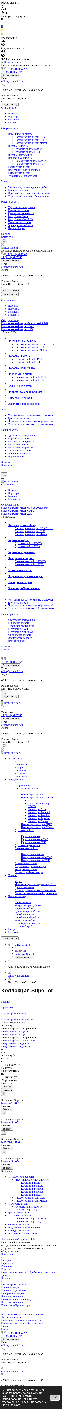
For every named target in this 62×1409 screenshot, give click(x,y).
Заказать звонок (11, 75)
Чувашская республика (21, 213)
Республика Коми (18, 216)
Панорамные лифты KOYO (30, 160)
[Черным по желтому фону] (2, 31)
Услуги (5, 181)
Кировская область (18, 210)
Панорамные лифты (19, 157)
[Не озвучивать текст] (3, 56)
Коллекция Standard (32, 1185)
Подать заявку (10, 104)
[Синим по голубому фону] (2, 27)
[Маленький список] (2, 1049)
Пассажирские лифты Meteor (31, 142)
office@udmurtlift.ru (12, 81)
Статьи (5, 1329)
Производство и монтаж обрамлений (29, 193)
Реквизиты (14, 122)
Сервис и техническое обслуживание (29, 196)
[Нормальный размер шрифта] (3, 9)
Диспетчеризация (18, 190)
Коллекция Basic (30, 1182)
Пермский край (16, 228)
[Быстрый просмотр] (3, 1094)
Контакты (7, 237)
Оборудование (10, 128)
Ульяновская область (19, 222)
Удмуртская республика (21, 207)
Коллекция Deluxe (31, 1194)
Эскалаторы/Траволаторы (22, 175)
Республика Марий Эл (20, 219)
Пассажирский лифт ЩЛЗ (17, 329)
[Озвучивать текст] (3, 52)
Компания (7, 1254)
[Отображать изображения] (3, 41)
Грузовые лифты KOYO (28, 148)
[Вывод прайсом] (7, 1052)
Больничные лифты (19, 166)
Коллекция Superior (32, 1191)
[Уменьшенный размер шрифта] (2, 5)
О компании (8, 107)
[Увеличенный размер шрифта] (4, 13)
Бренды (6, 234)
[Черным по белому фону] (2, 20)
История (13, 113)
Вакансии (13, 119)
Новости (6, 1326)
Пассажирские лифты (20, 133)
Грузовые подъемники (20, 154)
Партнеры (13, 116)
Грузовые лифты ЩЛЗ (27, 151)
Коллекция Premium (32, 1188)
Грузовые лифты (17, 145)
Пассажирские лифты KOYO (31, 136)
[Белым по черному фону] (2, 23)
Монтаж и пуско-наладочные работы (29, 187)
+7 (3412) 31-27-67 (16, 68)
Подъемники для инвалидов (24, 169)
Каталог (5, 1278)
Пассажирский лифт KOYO (17, 326)
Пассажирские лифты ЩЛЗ (30, 139)
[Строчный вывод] (5, 1052)
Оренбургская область (20, 225)
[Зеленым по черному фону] (2, 34)
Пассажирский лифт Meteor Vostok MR (24, 323)
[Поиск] (4, 241)
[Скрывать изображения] (3, 45)
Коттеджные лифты (19, 172)
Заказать (7, 1109)
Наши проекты (10, 201)
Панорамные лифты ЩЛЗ (29, 163)
